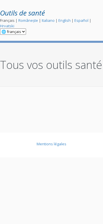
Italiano (48, 20)
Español (81, 20)
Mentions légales (51, 143)
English (64, 20)
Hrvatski (7, 25)
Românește (28, 20)
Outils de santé (22, 13)
